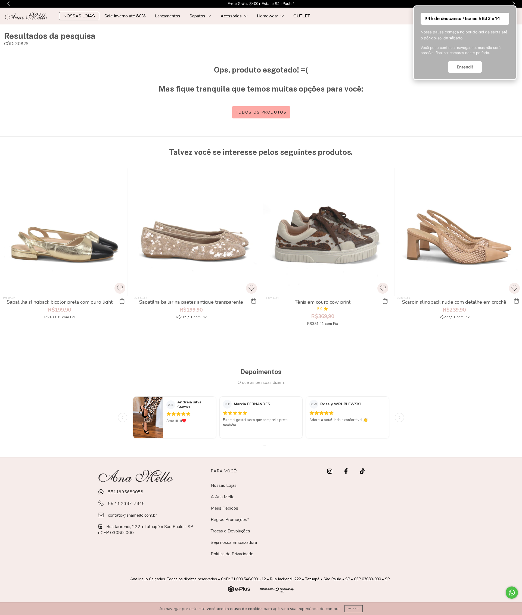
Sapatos (197, 16)
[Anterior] (122, 417)
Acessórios (231, 16)
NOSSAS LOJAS (79, 16)
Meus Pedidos (224, 508)
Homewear (268, 16)
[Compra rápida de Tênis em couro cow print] (385, 301)
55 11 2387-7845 (126, 504)
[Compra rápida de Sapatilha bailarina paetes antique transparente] (253, 301)
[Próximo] (399, 417)
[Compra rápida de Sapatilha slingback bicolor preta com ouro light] (122, 301)
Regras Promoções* (230, 520)
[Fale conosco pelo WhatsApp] (512, 592)
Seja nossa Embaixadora (234, 542)
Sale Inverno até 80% (125, 16)
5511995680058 (125, 492)
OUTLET (301, 16)
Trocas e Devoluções (230, 531)
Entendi (353, 608)
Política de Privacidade (232, 554)
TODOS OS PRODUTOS (261, 112)
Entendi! (465, 67)
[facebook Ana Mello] (346, 472)
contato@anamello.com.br (132, 515)
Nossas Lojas (224, 485)
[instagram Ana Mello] (330, 472)
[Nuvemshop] (239, 591)
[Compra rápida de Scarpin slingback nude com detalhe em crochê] (516, 301)
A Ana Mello (223, 497)
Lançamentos (167, 16)
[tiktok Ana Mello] (362, 472)
